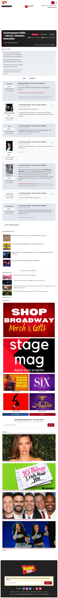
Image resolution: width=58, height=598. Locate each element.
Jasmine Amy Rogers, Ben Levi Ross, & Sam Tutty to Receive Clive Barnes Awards (13, 71)
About (17, 592)
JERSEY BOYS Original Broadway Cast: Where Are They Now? (19, 519)
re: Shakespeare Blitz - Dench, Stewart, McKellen (32, 105)
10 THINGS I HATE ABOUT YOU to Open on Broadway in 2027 (19, 490)
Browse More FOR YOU (28, 270)
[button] (52, 2)
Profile (9, 86)
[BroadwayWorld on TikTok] (33, 588)
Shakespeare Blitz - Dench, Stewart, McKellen (31, 83)
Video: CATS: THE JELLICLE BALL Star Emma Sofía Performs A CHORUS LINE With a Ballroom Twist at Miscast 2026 (13, 54)
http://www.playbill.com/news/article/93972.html (31, 92)
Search (38, 37)
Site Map (45, 592)
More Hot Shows (15, 414)
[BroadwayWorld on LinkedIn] (30, 588)
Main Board (35, 34)
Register (45, 2)
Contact (23, 592)
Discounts (42, 414)
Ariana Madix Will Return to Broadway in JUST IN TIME (17, 461)
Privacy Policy (45, 594)
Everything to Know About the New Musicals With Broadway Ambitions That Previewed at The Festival (28, 549)
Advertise (13, 592)
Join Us (27, 592)
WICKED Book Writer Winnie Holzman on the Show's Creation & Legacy (31, 291)
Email (24, 78)
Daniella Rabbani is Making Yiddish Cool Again (25, 275)
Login (49, 2)
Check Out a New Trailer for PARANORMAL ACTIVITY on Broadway (29, 280)
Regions (40, 592)
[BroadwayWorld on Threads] (37, 588)
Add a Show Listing (6, 6)
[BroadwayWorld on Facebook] (23, 588)
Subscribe (32, 78)
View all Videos (6, 297)
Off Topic (51, 34)
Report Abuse (46, 37)
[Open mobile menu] (56, 2)
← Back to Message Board (10, 42)
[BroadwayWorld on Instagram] (27, 588)
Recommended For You (8, 231)
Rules (53, 37)
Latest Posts (44, 34)
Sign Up (48, 583)
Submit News (33, 592)
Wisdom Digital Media (25, 594)
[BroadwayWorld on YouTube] (40, 588)
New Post (32, 37)
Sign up (51, 425)
